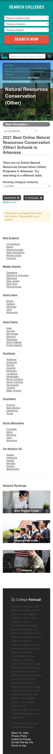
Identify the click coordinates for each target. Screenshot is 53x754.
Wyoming (11, 440)
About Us (16, 732)
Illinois (9, 301)
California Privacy (21, 739)
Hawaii (10, 460)
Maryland (11, 278)
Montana (11, 435)
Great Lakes (10, 295)
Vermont (11, 258)
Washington (13, 469)
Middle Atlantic (12, 266)
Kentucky (11, 370)
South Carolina (14, 382)
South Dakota (14, 345)
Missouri (11, 336)
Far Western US (12, 449)
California (11, 457)
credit (48, 115)
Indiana (10, 304)
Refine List (9, 202)
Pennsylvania (13, 286)
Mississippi (12, 376)
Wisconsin (12, 312)
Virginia (10, 387)
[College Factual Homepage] (4, 56)
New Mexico (13, 407)
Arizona (10, 405)
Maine (9, 247)
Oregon (10, 466)
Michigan (11, 306)
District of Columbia (17, 275)
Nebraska (11, 339)
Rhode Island (13, 255)
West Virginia (13, 390)
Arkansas (11, 362)
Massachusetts (14, 249)
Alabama (11, 359)
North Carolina (14, 379)
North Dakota (13, 342)
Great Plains (10, 322)
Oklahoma (12, 410)
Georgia (10, 368)
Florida (10, 365)
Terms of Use (18, 745)
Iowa (9, 328)
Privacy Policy (19, 736)
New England (11, 238)
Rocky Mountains (13, 423)
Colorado (11, 429)
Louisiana (11, 373)
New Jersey (13, 281)
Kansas (10, 331)
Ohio (9, 309)
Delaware (11, 272)
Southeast (9, 353)
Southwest (9, 399)
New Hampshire (15, 252)
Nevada (10, 463)
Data (26, 732)
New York (11, 284)
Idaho (9, 432)
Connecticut (13, 244)
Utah (9, 437)
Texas (9, 413)
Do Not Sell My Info (22, 742)
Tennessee (12, 385)
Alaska (10, 455)
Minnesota (12, 333)
